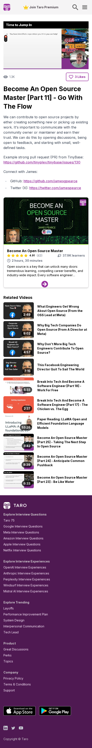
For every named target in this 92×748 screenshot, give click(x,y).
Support (9, 690)
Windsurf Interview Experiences (25, 585)
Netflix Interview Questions (22, 550)
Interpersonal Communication (23, 626)
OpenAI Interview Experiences (24, 567)
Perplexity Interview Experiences (26, 579)
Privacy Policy (13, 678)
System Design (13, 620)
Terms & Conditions (17, 684)
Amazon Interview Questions (23, 538)
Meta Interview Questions (21, 532)
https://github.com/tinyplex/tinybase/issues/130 (41, 162)
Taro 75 (9, 520)
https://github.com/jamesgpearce (50, 181)
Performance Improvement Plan (25, 614)
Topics (8, 661)
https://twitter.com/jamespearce (55, 188)
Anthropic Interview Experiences (26, 573)
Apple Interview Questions (21, 544)
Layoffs (8, 608)
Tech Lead (11, 632)
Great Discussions (15, 649)
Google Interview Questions (23, 526)
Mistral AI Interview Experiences (25, 591)
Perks (7, 655)
